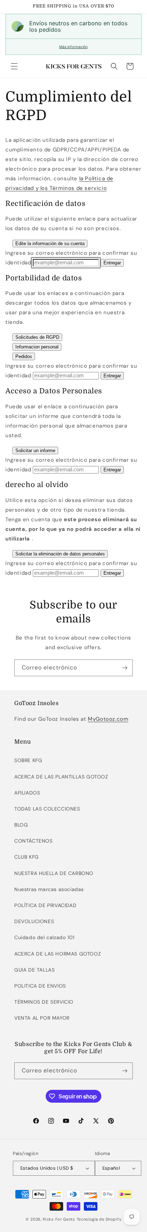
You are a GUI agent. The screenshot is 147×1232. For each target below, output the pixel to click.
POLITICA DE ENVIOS (40, 986)
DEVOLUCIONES (34, 921)
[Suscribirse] (124, 667)
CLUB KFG (26, 857)
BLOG (21, 825)
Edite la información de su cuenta (50, 243)
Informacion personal (37, 347)
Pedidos (23, 356)
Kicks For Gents (59, 1219)
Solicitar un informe (35, 450)
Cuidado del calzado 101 (44, 937)
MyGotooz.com (108, 719)
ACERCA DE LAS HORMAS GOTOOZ (57, 954)
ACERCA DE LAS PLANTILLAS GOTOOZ (61, 776)
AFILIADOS (27, 793)
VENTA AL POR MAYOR (42, 1018)
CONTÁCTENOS (33, 841)
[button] (14, 66)
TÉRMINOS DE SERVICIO (44, 1002)
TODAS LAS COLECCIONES (47, 809)
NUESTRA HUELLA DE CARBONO (53, 873)
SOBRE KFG (28, 760)
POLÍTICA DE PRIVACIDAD (45, 905)
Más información (73, 47)
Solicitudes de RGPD (37, 337)
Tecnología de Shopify (99, 1219)
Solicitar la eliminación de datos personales (60, 554)
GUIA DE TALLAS (34, 970)
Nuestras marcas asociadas (49, 889)
